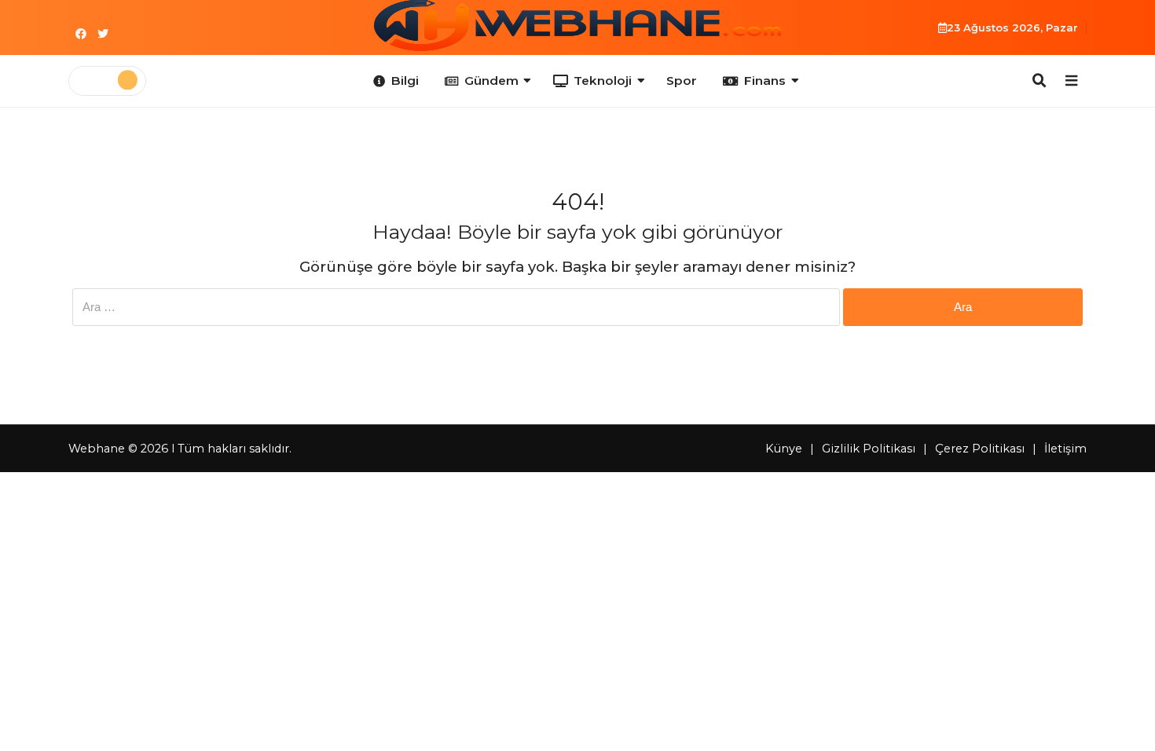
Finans (765, 80)
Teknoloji (603, 80)
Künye (783, 448)
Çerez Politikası (980, 448)
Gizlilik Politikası (868, 448)
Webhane (96, 448)
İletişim (1065, 448)
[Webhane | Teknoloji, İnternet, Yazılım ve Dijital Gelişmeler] (577, 25)
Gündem (491, 80)
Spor (681, 80)
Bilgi (405, 80)
